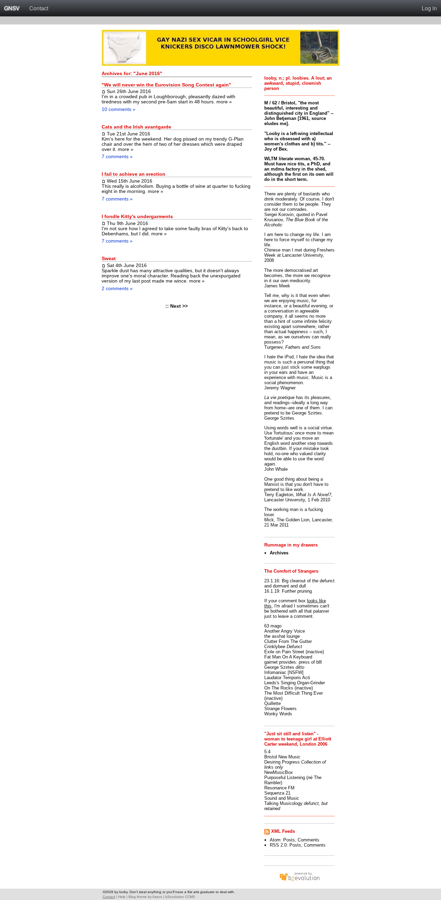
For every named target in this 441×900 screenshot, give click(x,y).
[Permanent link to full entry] (103, 91)
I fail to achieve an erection (133, 174)
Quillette (272, 703)
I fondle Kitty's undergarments (137, 216)
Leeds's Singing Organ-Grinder (294, 682)
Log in (429, 8)
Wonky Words (278, 713)
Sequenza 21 (277, 793)
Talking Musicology (283, 803)
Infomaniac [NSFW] (284, 672)
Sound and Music (281, 798)
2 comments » (117, 288)
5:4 (267, 751)
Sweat (109, 258)
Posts (289, 839)
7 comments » (117, 156)
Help (121, 897)
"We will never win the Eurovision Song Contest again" (166, 85)
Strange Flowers (280, 708)
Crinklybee (274, 646)
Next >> (179, 306)
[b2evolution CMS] (299, 880)
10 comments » (118, 109)
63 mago (272, 625)
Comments (308, 839)
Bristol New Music (282, 756)
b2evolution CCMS (180, 897)
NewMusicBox (278, 772)
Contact (38, 8)
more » (224, 101)
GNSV (12, 8)
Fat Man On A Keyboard (288, 656)
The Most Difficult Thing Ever (293, 693)
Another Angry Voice (284, 631)
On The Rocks (278, 688)
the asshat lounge (282, 636)
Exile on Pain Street (284, 651)
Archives (279, 552)
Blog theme (138, 897)
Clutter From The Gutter (288, 641)
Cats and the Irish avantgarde (136, 127)
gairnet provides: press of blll (293, 662)
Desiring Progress (282, 762)
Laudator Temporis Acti (287, 677)
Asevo (157, 897)
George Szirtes (279, 667)
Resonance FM (279, 787)
